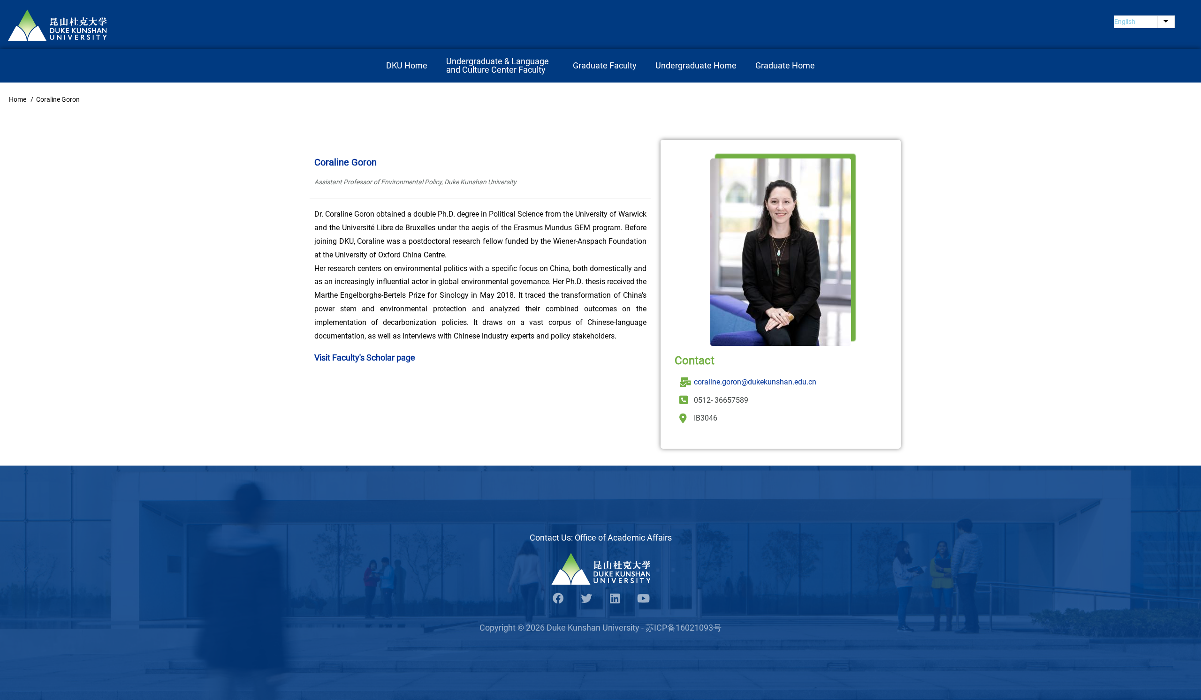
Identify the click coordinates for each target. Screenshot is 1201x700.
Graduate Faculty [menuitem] (605, 65)
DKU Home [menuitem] (406, 65)
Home (17, 99)
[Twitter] (586, 599)
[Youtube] (643, 599)
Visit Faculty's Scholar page (364, 357)
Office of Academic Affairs (623, 537)
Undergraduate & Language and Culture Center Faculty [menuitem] (498, 65)
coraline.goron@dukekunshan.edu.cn (755, 381)
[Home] (57, 25)
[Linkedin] (614, 599)
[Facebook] (558, 599)
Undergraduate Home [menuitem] (696, 65)
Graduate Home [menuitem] (785, 65)
